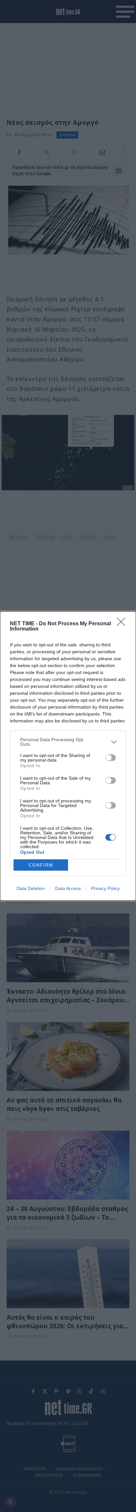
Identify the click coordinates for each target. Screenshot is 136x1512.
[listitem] (68, 741)
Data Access (68, 888)
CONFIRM (41, 865)
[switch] (110, 757)
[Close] (123, 624)
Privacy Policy (105, 888)
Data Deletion (31, 888)
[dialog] (68, 756)
